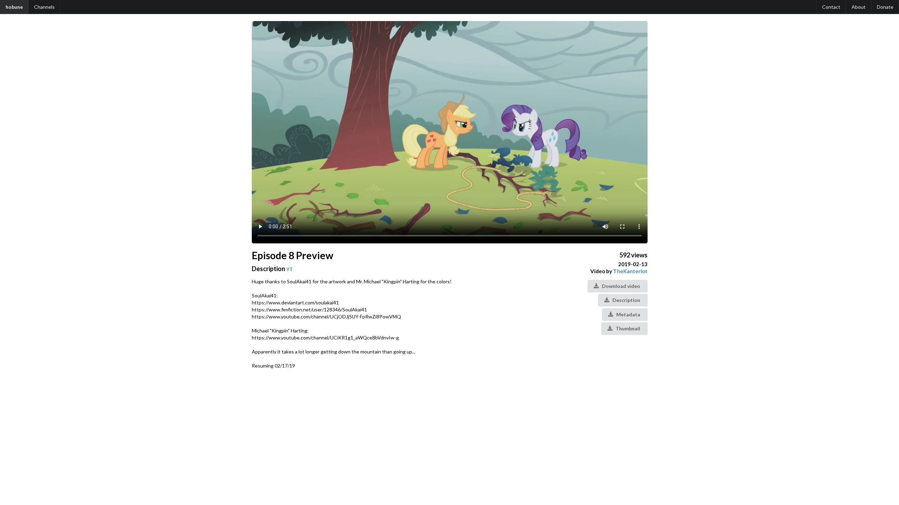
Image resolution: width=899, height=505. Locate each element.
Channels (44, 7)
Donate (885, 7)
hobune (14, 7)
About (859, 7)
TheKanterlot (630, 271)
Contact (831, 7)
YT (289, 269)
